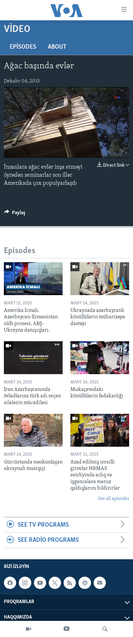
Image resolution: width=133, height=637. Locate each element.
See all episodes (113, 498)
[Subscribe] (100, 583)
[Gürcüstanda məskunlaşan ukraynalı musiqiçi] (33, 430)
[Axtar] (105, 629)
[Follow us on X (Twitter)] (55, 583)
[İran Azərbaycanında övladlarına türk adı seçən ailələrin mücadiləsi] (33, 357)
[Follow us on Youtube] (40, 583)
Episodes (23, 47)
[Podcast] (84, 583)
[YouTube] (66, 629)
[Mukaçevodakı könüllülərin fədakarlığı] (99, 357)
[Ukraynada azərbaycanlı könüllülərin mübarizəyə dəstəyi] (99, 278)
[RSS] (70, 583)
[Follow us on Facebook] (10, 583)
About (57, 47)
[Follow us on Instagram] (25, 583)
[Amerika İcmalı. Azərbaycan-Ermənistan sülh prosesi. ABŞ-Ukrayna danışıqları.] (33, 278)
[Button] (15, 214)
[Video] (28, 629)
